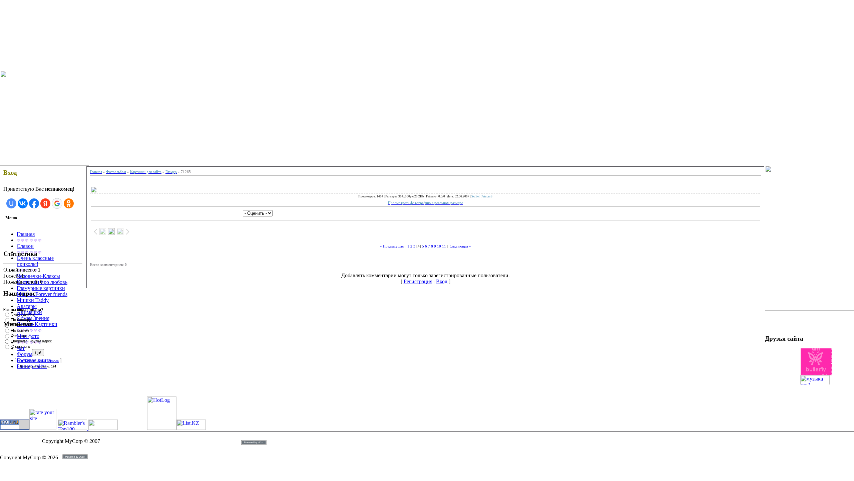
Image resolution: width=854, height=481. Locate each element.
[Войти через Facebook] (34, 203)
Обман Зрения (33, 318)
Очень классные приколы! (35, 261)
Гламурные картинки (41, 288)
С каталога (20, 346)
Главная (26, 234)
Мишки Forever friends (42, 294)
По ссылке (20, 330)
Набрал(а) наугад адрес (31, 341)
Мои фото (28, 336)
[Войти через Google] (57, 203)
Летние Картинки (37, 324)
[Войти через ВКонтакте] (23, 203)
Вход (441, 281)
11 (444, 246)
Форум (24, 354)
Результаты (25, 361)
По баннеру (21, 320)
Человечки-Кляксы (38, 276)
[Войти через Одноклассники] (69, 203)
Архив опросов (48, 361)
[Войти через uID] (11, 203)
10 (439, 246)
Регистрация (418, 281)
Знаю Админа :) (24, 314)
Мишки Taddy (33, 300)
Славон (25, 246)
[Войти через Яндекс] (45, 203)
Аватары (27, 306)
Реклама (18, 336)
